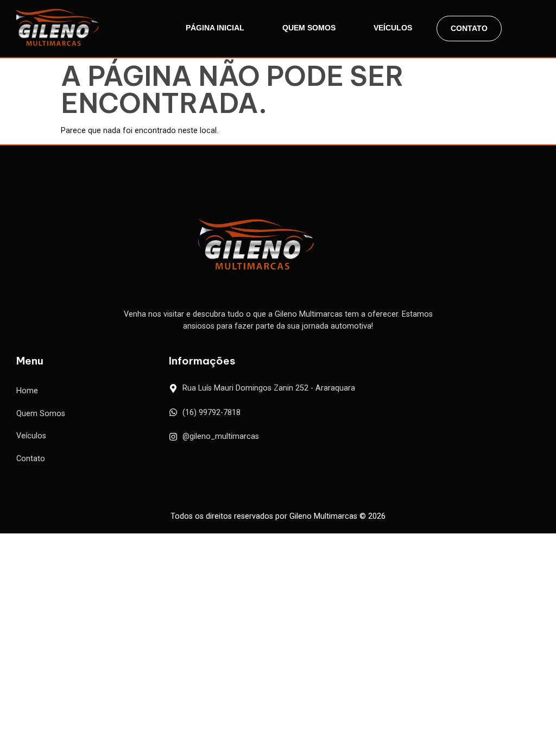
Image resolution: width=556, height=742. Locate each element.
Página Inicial (215, 27)
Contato (469, 28)
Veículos (393, 27)
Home (27, 390)
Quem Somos (309, 27)
